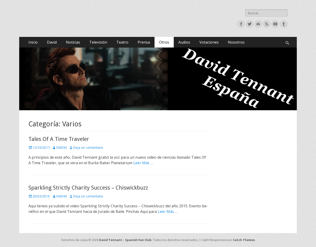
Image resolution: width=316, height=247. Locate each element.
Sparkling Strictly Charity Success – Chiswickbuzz (88, 188)
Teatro (122, 42)
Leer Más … (143, 162)
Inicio (33, 42)
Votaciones (209, 42)
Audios (184, 42)
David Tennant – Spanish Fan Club (125, 240)
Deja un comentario (88, 147)
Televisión (98, 42)
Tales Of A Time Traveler (58, 139)
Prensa (144, 42)
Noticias (73, 42)
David (52, 42)
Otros (164, 42)
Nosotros (236, 42)
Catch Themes (244, 240)
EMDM (61, 147)
